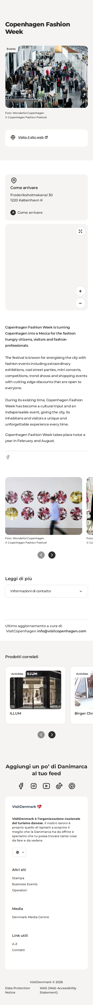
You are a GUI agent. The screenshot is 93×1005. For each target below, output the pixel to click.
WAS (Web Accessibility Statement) (58, 990)
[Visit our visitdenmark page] (46, 786)
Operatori (19, 890)
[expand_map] (80, 231)
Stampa (18, 878)
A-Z (14, 944)
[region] (46, 267)
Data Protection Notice (17, 990)
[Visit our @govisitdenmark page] (59, 786)
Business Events (24, 884)
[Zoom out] (80, 303)
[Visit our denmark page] (21, 786)
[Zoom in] (80, 291)
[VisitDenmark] (27, 806)
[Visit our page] (33, 786)
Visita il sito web (31, 137)
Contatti (18, 950)
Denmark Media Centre (30, 917)
